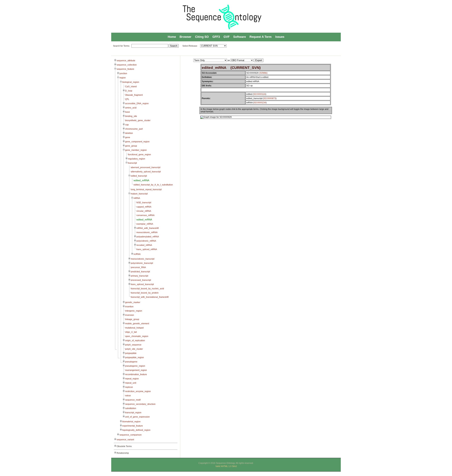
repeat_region (132, 378)
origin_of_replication (135, 340)
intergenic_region (133, 311)
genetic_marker (132, 302)
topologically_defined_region (136, 430)
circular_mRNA (143, 211)
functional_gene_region (139, 154)
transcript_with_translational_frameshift (149, 297)
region (123, 77)
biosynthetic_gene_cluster (137, 120)
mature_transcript (139, 194)
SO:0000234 (260, 102)
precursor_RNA (138, 267)
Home (172, 37)
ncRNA (137, 254)
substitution (130, 408)
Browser (185, 37)
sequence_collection (127, 65)
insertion (129, 306)
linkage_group (132, 319)
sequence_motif (133, 400)
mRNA (137, 198)
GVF (227, 37)
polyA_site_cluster (134, 349)
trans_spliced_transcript (142, 284)
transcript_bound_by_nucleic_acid (147, 288)
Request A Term (260, 37)
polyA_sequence (133, 345)
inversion (129, 315)
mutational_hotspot (134, 328)
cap (127, 124)
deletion (129, 133)
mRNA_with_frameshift (147, 228)
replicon (129, 387)
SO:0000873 (270, 98)
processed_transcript (141, 280)
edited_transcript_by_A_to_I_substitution (153, 185)
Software (239, 37)
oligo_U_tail (131, 332)
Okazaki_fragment (134, 95)
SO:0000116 (260, 94)
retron (128, 395)
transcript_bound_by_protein (145, 293)
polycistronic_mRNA (146, 241)
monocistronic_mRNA (146, 232)
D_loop (128, 91)
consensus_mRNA (145, 215)
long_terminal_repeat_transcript (146, 189)
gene (127, 137)
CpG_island (131, 86)
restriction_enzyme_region (138, 391)
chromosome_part (134, 129)
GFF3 (216, 37)
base (127, 112)
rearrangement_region (136, 370)
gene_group (131, 146)
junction (123, 73)
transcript (132, 163)
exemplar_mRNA (144, 224)
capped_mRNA (143, 207)
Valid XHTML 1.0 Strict (226, 466)
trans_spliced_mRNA (146, 249)
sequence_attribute (126, 60)
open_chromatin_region (136, 336)
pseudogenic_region (135, 366)
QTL (127, 99)
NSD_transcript (143, 202)
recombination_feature (136, 374)
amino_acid (130, 108)
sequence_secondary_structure (140, 404)
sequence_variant (125, 439)
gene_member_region (136, 150)
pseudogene (131, 361)
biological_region (130, 82)
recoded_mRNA (144, 245)
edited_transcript (139, 176)
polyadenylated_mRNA (147, 236)
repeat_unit (130, 383)
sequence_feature (125, 69)
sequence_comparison (131, 435)
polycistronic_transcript (142, 263)
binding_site (131, 116)
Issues (279, 37)
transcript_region (133, 412)
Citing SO (202, 37)
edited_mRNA (141, 180)
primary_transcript (139, 276)
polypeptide (130, 353)
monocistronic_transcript (142, 259)
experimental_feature (132, 426)
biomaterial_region (131, 421)
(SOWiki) (263, 73)
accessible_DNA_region (137, 103)
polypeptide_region (134, 357)
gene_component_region (137, 141)
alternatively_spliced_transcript (146, 171)
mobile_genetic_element (137, 323)
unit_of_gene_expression (137, 417)
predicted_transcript (140, 271)
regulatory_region (136, 159)
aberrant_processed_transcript (145, 167)
